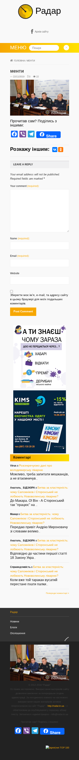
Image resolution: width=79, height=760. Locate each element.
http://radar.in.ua (56, 706)
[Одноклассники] (60, 149)
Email (19, 255)
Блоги (13, 627)
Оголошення (17, 633)
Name (20, 238)
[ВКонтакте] (54, 149)
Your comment (24, 186)
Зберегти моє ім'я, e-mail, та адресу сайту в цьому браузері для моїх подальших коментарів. (39, 299)
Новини (14, 621)
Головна (19, 60)
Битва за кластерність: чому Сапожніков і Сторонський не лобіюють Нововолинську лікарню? (39, 492)
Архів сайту (41, 31)
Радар (47, 11)
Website (14, 273)
